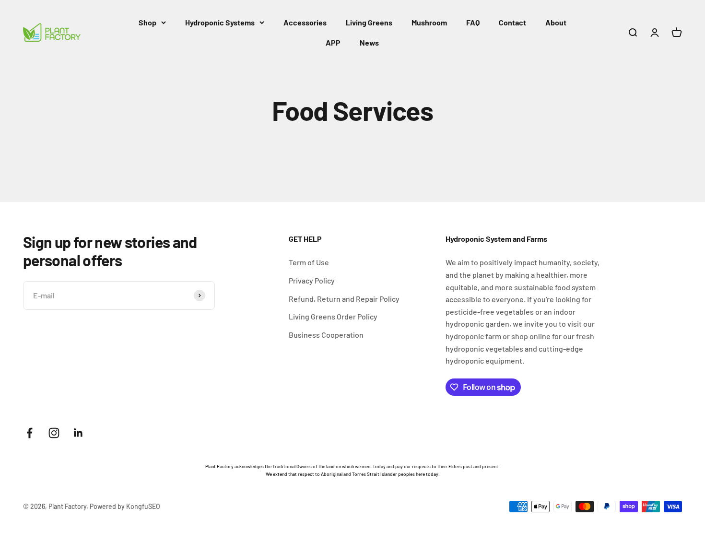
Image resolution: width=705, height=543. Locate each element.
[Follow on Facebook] (29, 432)
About (555, 22)
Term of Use (309, 262)
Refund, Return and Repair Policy (344, 298)
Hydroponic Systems (220, 22)
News (369, 42)
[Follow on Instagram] (53, 432)
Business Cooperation (326, 334)
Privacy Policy (312, 280)
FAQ (473, 22)
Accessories (305, 22)
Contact (512, 22)
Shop (147, 22)
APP (333, 42)
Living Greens (369, 22)
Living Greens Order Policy (333, 316)
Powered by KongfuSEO (125, 506)
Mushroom (429, 22)
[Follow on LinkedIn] (78, 432)
